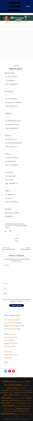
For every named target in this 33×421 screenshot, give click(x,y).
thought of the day (18, 406)
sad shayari (5, 403)
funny (6, 384)
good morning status (21, 390)
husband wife (17, 392)
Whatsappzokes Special (10, 355)
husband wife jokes (27, 392)
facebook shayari (22, 382)
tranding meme (27, 406)
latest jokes (6, 397)
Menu (28, 6)
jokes (6, 395)
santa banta (13, 403)
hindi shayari (4, 392)
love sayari (22, 398)
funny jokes (16, 384)
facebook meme (10, 381)
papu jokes (16, 400)
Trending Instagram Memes (9, 409)
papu (11, 400)
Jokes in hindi (13, 395)
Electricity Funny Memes (10, 343)
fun (28, 381)
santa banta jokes (22, 403)
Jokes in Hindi (8, 351)
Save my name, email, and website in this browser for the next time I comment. (17, 300)
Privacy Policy (8, 357)
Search (6, 362)
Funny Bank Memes (9, 320)
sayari (4, 405)
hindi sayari (29, 390)
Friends (16, 238)
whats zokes (18, 414)
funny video (12, 387)
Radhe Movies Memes (10, 329)
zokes (16, 416)
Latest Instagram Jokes (24, 395)
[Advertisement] (16, 42)
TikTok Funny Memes (10, 346)
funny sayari (25, 385)
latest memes (15, 398)
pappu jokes (5, 400)
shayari (11, 405)
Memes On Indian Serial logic (12, 326)
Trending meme (23, 408)
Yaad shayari (29, 414)
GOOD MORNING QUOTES (8, 390)
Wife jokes (24, 414)
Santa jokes (29, 403)
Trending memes (8, 411)
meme (28, 397)
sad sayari (29, 400)
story (17, 241)
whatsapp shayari (23, 411)
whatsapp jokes (16, 411)
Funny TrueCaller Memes (11, 323)
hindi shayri (11, 392)
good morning (21, 388)
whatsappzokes (8, 413)
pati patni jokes (23, 400)
